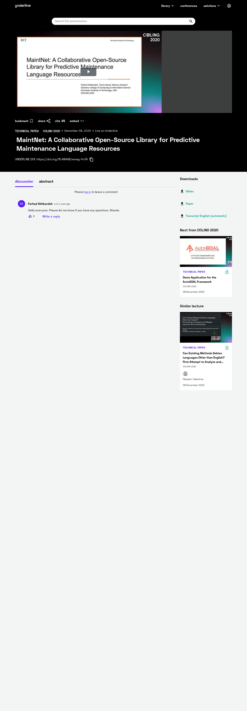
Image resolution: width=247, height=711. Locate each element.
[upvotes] (30, 216)
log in (87, 192)
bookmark (21, 121)
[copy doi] (93, 159)
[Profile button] (229, 6)
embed (74, 121)
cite (57, 121)
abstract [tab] (46, 181)
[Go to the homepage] (23, 6)
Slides (190, 191)
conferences (188, 5)
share (41, 121)
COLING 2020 (207, 230)
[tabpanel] (96, 204)
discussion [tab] (24, 181)
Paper (189, 203)
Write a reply (51, 216)
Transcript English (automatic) (206, 215)
